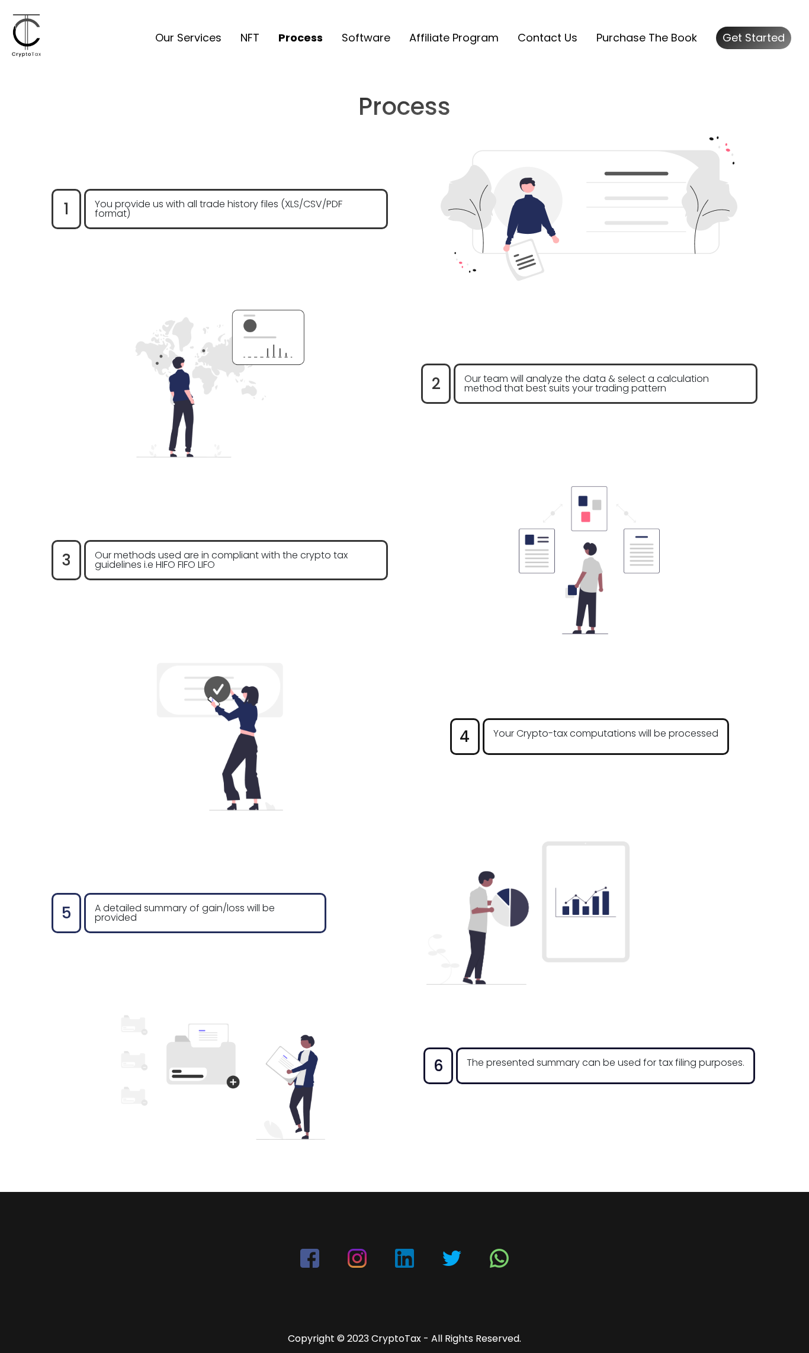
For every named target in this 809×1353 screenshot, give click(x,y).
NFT (249, 37)
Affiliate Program (454, 37)
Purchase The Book (646, 37)
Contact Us (547, 37)
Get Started (754, 37)
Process (300, 37)
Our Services (188, 37)
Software (366, 37)
